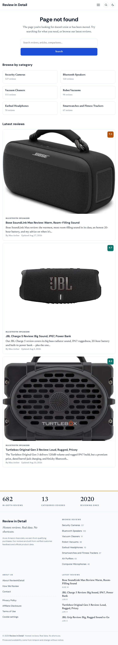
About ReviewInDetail (13, 580)
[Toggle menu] (98, 5)
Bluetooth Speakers (74, 530)
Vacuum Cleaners (72, 536)
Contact (6, 591)
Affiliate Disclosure (11, 605)
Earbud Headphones (74, 547)
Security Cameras (73, 525)
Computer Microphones (76, 564)
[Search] (106, 5)
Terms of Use (9, 611)
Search (59, 51)
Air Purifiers (69, 558)
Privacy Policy (9, 600)
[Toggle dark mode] (113, 5)
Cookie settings (10, 616)
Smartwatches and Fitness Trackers (81, 553)
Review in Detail (14, 5)
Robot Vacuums (72, 541)
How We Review (10, 586)
